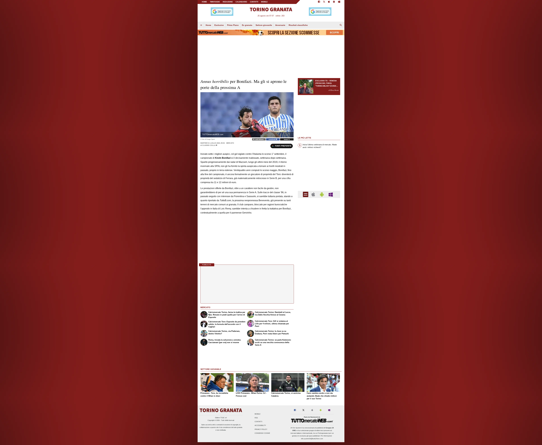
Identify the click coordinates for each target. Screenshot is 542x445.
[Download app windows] (339, 2)
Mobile (257, 414)
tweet (286, 139)
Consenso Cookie (262, 433)
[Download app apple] (329, 2)
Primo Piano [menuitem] (233, 25)
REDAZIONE (228, 2)
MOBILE (264, 2)
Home (204, 2)
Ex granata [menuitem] (247, 25)
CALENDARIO (241, 2)
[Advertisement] (319, 309)
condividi (272, 139)
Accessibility (260, 425)
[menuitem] (201, 25)
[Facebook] (319, 2)
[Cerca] (341, 25)
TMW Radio (215, 2)
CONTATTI (254, 2)
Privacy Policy (261, 429)
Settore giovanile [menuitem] (264, 25)
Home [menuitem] (208, 25)
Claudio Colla (209, 145)
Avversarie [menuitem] (280, 25)
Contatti (258, 422)
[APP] (306, 194)
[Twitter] (324, 2)
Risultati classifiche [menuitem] (298, 25)
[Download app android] (334, 2)
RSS (256, 418)
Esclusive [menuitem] (219, 25)
